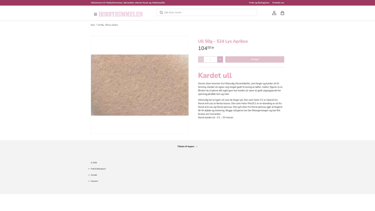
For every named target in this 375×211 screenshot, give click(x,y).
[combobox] (206, 12)
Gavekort (94, 181)
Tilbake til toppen (186, 146)
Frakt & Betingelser (98, 169)
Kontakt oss (278, 2)
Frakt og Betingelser (259, 2)
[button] (282, 13)
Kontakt (94, 175)
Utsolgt (255, 59)
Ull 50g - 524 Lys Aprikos (108, 25)
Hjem (93, 25)
